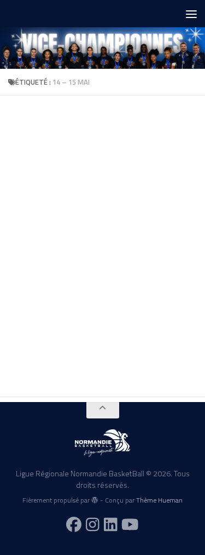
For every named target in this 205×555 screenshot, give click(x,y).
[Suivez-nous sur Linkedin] (111, 524)
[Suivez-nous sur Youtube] (130, 524)
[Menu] (191, 13)
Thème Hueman (159, 500)
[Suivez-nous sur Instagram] (92, 524)
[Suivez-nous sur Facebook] (73, 524)
